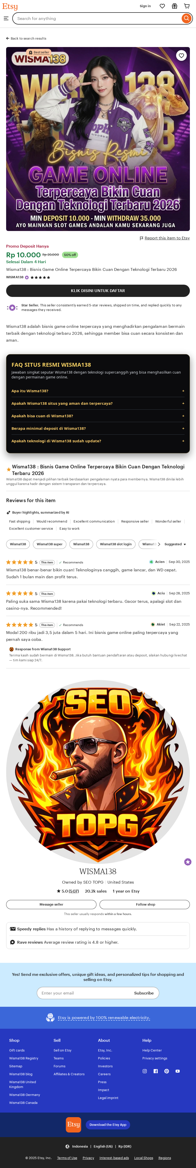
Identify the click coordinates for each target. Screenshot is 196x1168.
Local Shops (143, 1158)
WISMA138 (14, 277)
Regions (164, 1158)
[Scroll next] (159, 544)
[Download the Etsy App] (73, 1124)
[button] (187, 861)
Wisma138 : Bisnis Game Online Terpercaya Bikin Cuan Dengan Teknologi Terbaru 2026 (91, 269)
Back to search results (28, 38)
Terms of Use (67, 1158)
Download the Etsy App (108, 1125)
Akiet (161, 624)
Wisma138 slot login (116, 544)
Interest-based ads (114, 1158)
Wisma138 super (50, 544)
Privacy (88, 1158)
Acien (160, 562)
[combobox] (96, 18)
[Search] (186, 18)
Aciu (161, 593)
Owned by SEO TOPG (83, 882)
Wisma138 (18, 544)
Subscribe (144, 993)
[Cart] (187, 6)
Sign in (145, 6)
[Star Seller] (26, 277)
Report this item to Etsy (167, 238)
